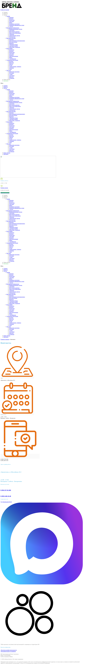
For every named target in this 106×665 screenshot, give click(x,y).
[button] (42, 83)
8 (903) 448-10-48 (6, 496)
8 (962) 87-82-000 (5, 9)
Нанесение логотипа (14, 71)
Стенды (11, 26)
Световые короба (13, 46)
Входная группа (13, 42)
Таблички (11, 34)
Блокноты (11, 49)
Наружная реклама (11, 38)
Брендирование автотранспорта (17, 40)
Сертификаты (12, 58)
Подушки (11, 73)
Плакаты (11, 55)
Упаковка (11, 67)
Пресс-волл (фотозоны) (15, 33)
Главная (5, 12)
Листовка (11, 21)
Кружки (11, 61)
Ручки (10, 65)
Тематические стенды (14, 35)
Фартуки (11, 77)
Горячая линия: (4, 187)
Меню (10, 22)
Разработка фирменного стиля (16, 25)
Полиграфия (9, 48)
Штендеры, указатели (14, 47)
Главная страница (5, 339)
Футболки (11, 78)
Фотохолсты (12, 36)
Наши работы (6, 79)
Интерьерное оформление (12, 27)
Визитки (11, 51)
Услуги (5, 15)
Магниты (11, 62)
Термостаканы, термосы (15, 66)
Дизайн (8, 16)
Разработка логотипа (14, 24)
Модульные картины (14, 31)
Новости (5, 13)
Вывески (11, 43)
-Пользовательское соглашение (8, 651)
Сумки (11, 74)
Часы (10, 69)
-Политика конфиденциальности (9, 650)
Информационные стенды (15, 29)
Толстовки (11, 75)
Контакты (5, 80)
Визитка (11, 18)
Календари (12, 20)
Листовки (11, 53)
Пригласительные (13, 56)
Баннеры (11, 17)
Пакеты (11, 64)
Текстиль (8, 70)
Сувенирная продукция (12, 60)
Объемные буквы (13, 44)
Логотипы (11, 30)
